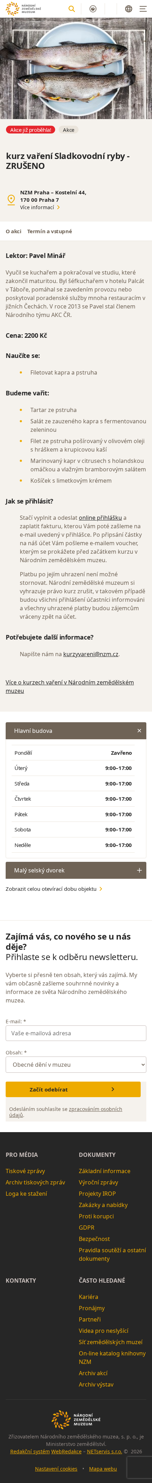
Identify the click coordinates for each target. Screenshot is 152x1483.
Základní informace (104, 1171)
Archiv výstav (96, 1384)
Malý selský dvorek (39, 870)
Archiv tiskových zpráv (35, 1182)
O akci (14, 231)
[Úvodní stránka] (23, 9)
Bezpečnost (94, 1239)
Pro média (22, 1154)
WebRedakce (66, 1451)
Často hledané (102, 1280)
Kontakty (21, 1280)
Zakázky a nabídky (103, 1205)
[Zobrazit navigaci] (143, 9)
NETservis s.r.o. (104, 1451)
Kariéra (88, 1297)
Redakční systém (30, 1451)
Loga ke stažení (26, 1193)
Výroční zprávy (98, 1182)
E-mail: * (16, 1021)
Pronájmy (92, 1308)
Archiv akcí (93, 1373)
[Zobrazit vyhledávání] (72, 9)
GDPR (86, 1227)
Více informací (37, 207)
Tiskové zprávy (25, 1171)
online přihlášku (100, 518)
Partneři (90, 1319)
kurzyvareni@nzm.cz (90, 654)
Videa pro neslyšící (103, 1331)
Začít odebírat (49, 1089)
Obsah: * (16, 1052)
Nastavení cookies (56, 1468)
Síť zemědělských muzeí (110, 1342)
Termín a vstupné (49, 231)
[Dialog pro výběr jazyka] (128, 8)
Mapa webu (103, 1468)
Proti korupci (96, 1216)
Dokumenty (97, 1154)
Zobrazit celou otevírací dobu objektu (51, 888)
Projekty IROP (97, 1193)
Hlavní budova (33, 731)
